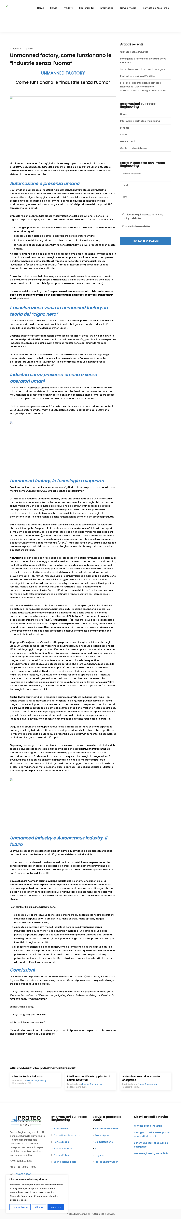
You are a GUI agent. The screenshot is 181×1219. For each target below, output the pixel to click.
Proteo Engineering (37, 1080)
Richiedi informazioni (146, 240)
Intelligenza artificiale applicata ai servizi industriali (143, 60)
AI (96, 1148)
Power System (103, 1135)
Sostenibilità (86, 8)
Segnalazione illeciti (65, 1161)
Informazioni (107, 8)
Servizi (53, 8)
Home (40, 8)
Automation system (106, 1128)
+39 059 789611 (22, 1174)
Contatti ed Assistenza (156, 8)
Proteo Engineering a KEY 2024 (137, 76)
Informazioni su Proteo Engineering (140, 121)
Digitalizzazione (104, 1142)
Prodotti (68, 8)
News (31, 48)
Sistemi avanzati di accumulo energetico (143, 69)
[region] (37, 1194)
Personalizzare (20, 1207)
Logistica (100, 1155)
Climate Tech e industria (134, 52)
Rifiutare (39, 1207)
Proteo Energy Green (106, 1161)
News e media (128, 8)
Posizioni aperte (63, 1148)
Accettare (56, 1207)
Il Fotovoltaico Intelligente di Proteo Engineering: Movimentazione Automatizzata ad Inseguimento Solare (142, 86)
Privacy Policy (61, 1155)
